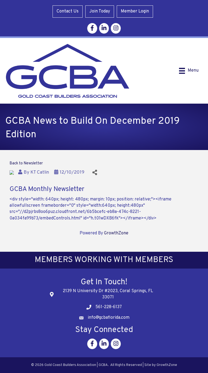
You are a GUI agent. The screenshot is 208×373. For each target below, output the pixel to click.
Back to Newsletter (26, 163)
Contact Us (68, 11)
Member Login (135, 11)
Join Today (99, 11)
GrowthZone (116, 233)
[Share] (95, 172)
